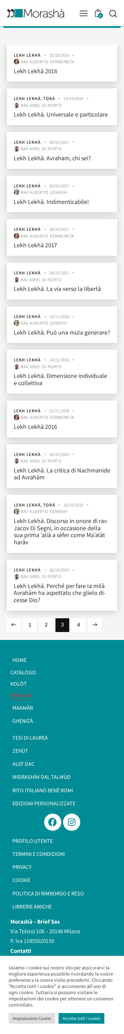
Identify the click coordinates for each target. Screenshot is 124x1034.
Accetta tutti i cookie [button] (81, 1018)
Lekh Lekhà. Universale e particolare (61, 114)
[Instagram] (71, 822)
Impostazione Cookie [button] (32, 1018)
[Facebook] (52, 822)
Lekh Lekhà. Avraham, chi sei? (52, 158)
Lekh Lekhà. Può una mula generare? (62, 332)
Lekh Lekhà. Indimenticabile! (51, 202)
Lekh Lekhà (27, 55)
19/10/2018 (73, 98)
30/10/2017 (59, 142)
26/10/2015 (59, 454)
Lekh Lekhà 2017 (35, 245)
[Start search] (112, 13)
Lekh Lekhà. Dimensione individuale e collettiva (60, 379)
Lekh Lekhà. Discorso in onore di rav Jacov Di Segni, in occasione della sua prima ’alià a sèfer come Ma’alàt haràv (60, 532)
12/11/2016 (59, 411)
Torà (49, 98)
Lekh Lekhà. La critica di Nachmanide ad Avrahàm (62, 474)
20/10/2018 (59, 55)
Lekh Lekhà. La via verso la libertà (57, 289)
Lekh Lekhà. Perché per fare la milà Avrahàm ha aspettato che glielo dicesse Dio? (60, 593)
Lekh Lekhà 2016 (35, 427)
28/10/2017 (59, 229)
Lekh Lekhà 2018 (35, 71)
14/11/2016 (59, 316)
